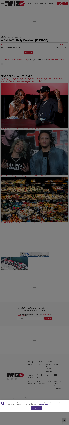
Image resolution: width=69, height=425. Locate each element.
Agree (36, 408)
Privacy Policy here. (45, 404)
